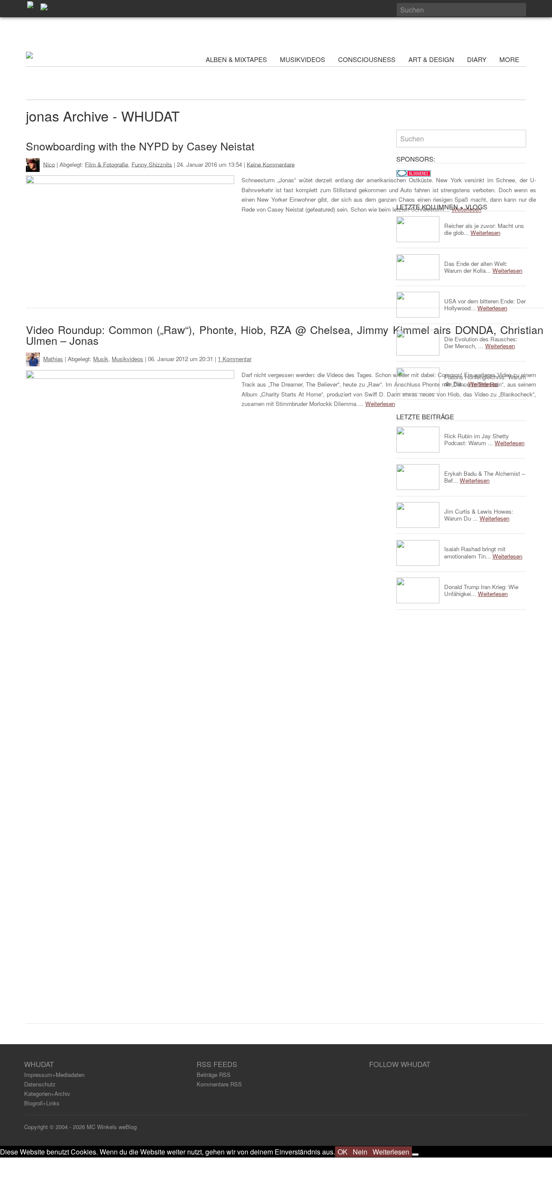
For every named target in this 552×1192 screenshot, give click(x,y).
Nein (360, 1152)
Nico (49, 164)
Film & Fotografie (106, 164)
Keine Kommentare (271, 164)
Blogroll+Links (42, 1103)
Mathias (53, 359)
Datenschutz (40, 1084)
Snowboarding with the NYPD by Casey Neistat (140, 145)
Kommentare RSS (219, 1084)
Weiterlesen (380, 403)
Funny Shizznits (152, 164)
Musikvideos (127, 359)
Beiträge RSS (214, 1074)
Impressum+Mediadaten (54, 1074)
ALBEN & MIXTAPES (236, 59)
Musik (100, 359)
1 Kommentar (234, 359)
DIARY (476, 59)
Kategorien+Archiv (47, 1093)
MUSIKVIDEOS (302, 59)
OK (343, 1152)
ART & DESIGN (431, 59)
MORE (510, 59)
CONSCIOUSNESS (366, 59)
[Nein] (415, 1154)
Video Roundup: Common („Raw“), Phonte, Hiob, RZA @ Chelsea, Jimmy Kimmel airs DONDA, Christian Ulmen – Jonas (284, 334)
